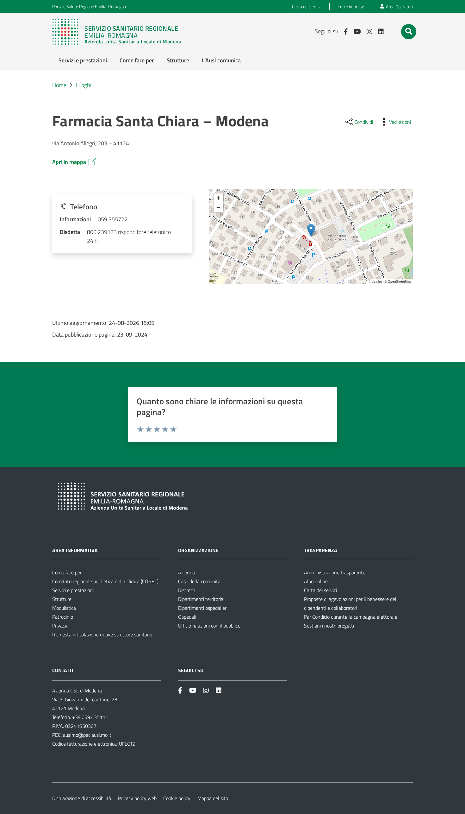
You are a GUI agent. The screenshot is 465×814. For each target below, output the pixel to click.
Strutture (61, 599)
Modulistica (64, 608)
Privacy (59, 625)
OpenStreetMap (399, 281)
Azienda (186, 572)
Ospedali (187, 617)
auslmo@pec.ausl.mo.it (87, 735)
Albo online (316, 581)
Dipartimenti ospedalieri (202, 608)
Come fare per (67, 572)
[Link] (120, 32)
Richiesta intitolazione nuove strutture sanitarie (102, 634)
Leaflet (377, 281)
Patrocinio (62, 617)
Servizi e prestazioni (73, 590)
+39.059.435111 (89, 717)
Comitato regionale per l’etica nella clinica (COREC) (105, 581)
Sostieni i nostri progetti (329, 625)
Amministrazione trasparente (334, 572)
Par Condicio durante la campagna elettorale (350, 617)
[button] (408, 31)
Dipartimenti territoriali (202, 599)
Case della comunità (199, 581)
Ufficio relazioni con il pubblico (209, 625)
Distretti (186, 590)
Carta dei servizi (320, 590)
